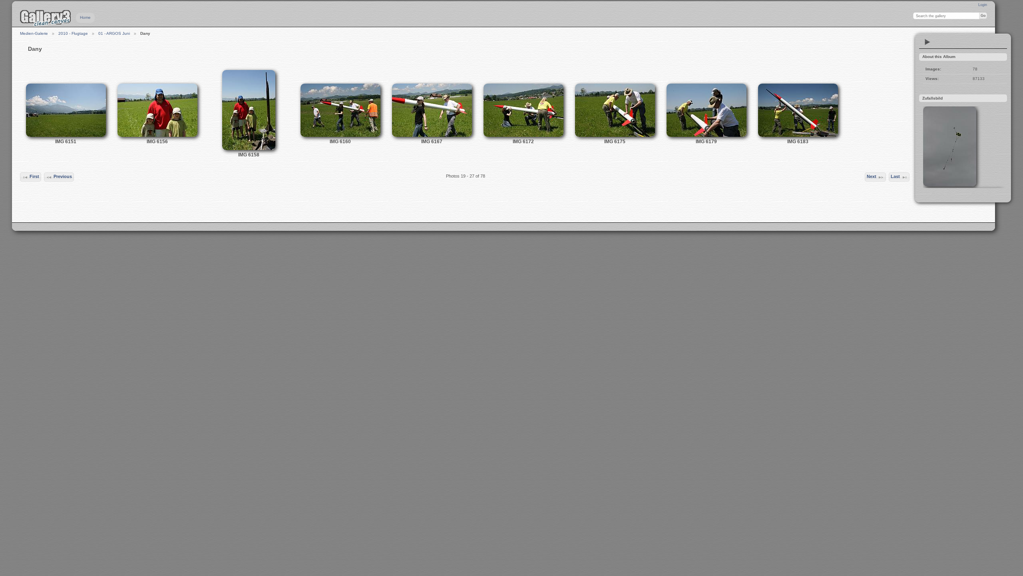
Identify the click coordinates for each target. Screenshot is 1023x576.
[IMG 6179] (706, 135)
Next (871, 176)
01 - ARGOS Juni (114, 33)
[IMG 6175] (615, 135)
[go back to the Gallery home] (45, 18)
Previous (63, 176)
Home (85, 17)
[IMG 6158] (248, 148)
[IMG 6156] (157, 135)
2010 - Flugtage (73, 33)
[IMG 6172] (523, 135)
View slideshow (927, 42)
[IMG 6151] (66, 135)
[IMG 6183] (798, 135)
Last (895, 176)
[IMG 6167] (432, 135)
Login (982, 5)
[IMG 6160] (340, 135)
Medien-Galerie (34, 33)
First (34, 176)
